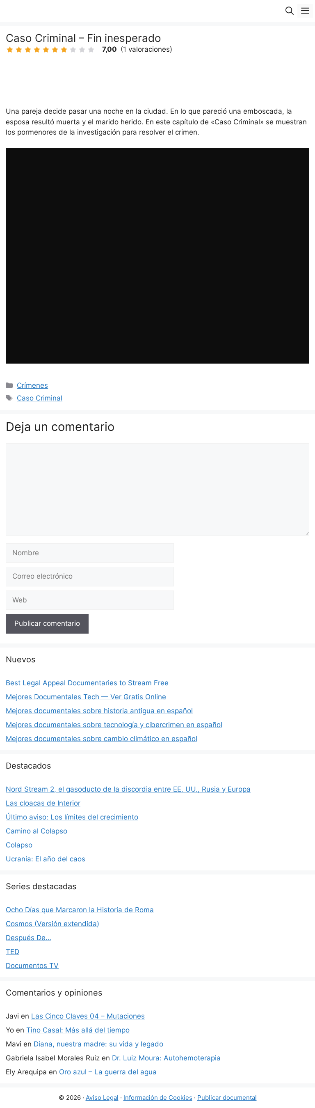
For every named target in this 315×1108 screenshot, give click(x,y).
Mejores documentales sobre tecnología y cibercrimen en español (114, 725)
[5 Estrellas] (46, 50)
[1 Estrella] (10, 50)
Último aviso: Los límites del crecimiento (72, 817)
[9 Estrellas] (82, 50)
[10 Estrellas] (91, 50)
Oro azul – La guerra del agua (108, 1072)
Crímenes (32, 385)
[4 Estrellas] (37, 50)
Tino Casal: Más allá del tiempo (78, 1030)
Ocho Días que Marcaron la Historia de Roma (80, 910)
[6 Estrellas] (55, 50)
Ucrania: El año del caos (45, 859)
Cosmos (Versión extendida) (52, 924)
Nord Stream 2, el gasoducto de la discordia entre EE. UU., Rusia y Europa (128, 789)
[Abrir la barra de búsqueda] (289, 11)
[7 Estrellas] (64, 50)
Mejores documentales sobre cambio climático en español (101, 739)
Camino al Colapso (36, 831)
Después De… (28, 938)
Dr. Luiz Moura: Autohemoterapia (166, 1058)
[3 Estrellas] (28, 50)
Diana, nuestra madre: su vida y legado (98, 1044)
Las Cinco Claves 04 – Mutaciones (88, 1016)
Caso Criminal (39, 398)
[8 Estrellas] (73, 50)
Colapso (19, 845)
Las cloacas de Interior (43, 803)
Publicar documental (227, 1097)
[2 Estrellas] (19, 50)
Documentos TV (32, 965)
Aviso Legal (102, 1097)
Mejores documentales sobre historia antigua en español (99, 711)
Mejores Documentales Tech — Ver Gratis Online (86, 697)
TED (12, 952)
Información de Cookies (157, 1097)
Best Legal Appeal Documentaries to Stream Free (87, 683)
